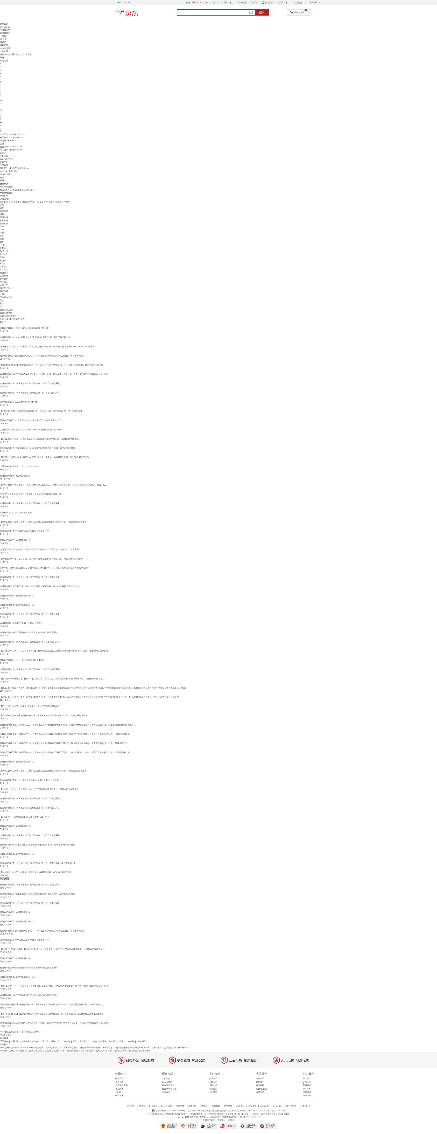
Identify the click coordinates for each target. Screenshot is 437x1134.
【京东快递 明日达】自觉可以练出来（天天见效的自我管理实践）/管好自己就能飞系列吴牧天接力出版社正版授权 (51, 365)
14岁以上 (4, 251)
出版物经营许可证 (198, 1114)
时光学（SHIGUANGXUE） (12, 134)
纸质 (2, 239)
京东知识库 (5, 27)
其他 (2, 242)
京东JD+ (307, 1095)
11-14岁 (4, 254)
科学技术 (4, 279)
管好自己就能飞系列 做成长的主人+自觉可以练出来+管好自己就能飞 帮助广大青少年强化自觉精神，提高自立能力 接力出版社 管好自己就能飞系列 (66, 725)
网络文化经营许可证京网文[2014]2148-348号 (229, 1114)
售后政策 (260, 1078)
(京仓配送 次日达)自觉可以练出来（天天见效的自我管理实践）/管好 (31, 429)
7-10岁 (3, 248)
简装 (2, 257)
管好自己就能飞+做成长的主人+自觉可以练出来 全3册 (24, 328)
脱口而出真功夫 (116, 1041)
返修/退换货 (261, 1089)
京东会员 (242, 2)
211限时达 (167, 1082)
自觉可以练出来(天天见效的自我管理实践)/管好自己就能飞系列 (28, 632)
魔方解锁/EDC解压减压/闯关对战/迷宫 (17, 190)
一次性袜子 (83, 1050)
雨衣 (107, 1050)
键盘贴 (3, 42)
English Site (290, 1106)
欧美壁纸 (136, 1050)
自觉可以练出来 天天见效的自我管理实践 (18, 402)
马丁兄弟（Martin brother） (12, 150)
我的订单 (216, 2)
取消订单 (260, 1092)
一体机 (3, 36)
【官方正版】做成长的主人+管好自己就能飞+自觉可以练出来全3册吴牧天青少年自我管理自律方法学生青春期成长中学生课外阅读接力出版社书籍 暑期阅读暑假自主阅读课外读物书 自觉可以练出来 (89, 697)
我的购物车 (299, 12)
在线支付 (213, 1082)
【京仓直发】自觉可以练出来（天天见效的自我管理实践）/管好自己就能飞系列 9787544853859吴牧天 (47, 346)
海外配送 (166, 1092)
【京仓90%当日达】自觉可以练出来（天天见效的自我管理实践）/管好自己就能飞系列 (39, 789)
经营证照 (256, 1117)
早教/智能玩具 (6, 186)
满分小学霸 (5, 174)
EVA (2, 230)
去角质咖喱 (145, 1050)
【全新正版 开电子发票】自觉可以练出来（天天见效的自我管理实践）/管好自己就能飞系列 (41, 411)
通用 (2, 214)
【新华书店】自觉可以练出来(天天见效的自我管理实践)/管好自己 (29, 706)
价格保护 (260, 1082)
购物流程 (119, 1078)
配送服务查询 (168, 1085)
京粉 (15, 1050)
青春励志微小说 (99, 1041)
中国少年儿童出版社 (9, 171)
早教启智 (4, 196)
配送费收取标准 (169, 1089)
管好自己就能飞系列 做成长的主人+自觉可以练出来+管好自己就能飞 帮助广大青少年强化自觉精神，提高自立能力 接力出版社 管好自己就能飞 (64, 734)
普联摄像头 (5, 33)
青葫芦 (3, 153)
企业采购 (254, 2)
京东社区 (240, 1106)
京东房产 (4, 1050)
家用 (2, 208)
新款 (45, 1050)
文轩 (2, 143)
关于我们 (131, 1106)
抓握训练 (4, 220)
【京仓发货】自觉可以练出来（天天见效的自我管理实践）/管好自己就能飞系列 (36, 872)
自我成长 (15, 1041)
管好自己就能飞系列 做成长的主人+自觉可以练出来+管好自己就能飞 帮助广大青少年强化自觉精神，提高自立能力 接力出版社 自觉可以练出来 (64, 752)
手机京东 (269, 2)
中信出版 (4, 156)
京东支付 (221, 1120)
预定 (76, 1050)
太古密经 (130, 1041)
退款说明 (260, 1085)
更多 (2, 177)
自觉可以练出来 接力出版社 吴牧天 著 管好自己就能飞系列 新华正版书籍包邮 (35, 337)
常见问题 (119, 1089)
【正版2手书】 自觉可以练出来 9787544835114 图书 (24, 817)
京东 (138, 14)
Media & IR (305, 1106)
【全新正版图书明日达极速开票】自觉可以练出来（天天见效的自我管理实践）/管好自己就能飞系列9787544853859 (53, 485)
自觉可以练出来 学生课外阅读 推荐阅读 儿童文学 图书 (24, 531)
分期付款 (213, 1085)
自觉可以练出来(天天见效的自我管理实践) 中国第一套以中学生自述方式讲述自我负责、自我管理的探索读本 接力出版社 (54, 374)
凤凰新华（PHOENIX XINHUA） (15, 168)
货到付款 (213, 1078)
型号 (40, 1050)
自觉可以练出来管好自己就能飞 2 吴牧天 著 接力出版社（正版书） (30, 780)
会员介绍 (119, 1082)
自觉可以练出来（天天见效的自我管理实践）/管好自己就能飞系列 (30, 383)
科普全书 (4, 273)
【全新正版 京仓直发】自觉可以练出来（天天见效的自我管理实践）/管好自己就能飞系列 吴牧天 (44, 715)
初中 (2, 303)
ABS (2, 226)
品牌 (102, 1050)
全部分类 (4, 24)
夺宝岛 (306, 1078)
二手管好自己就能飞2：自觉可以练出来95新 (20, 466)
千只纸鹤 (4, 1041)
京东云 (231, 1120)
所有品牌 (4, 60)
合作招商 (168, 1106)
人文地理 (4, 276)
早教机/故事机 (6, 297)
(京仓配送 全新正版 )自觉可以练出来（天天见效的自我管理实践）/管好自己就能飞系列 (39, 549)
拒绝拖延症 (142, 1041)
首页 (2, 54)
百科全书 (4, 285)
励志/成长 (10, 54)
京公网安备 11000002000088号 (170, 1110)
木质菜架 (69, 1050)
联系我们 (143, 1106)
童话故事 (4, 291)
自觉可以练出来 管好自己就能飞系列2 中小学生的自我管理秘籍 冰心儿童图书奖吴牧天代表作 (42, 356)
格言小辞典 (84, 1041)
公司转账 (213, 1092)
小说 (2, 294)
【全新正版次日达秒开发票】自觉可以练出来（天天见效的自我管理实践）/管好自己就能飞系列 (43, 522)
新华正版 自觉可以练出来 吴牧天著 (16, 512)
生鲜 (91, 1050)
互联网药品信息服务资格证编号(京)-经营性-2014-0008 (232, 1110)
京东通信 (307, 1092)
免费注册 (203, 2)
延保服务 (307, 1085)
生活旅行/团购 (121, 1085)
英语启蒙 (4, 223)
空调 (11, 1050)
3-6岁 (2, 245)
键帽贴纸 (4, 45)
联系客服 (119, 1095)
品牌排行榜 (5, 30)
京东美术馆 (5, 48)
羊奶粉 (21, 1050)
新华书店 (4, 162)
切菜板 (34, 1050)
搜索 (262, 12)
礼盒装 (3, 260)
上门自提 (166, 1078)
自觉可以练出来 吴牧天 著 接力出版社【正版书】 (22, 623)
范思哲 (50, 1050)
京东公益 (277, 1106)
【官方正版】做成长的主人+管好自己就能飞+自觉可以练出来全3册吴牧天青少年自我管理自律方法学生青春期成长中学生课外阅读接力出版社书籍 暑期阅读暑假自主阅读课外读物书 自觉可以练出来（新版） (93, 688)
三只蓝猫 (4, 165)
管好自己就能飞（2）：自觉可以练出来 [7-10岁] (22, 660)
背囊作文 (44, 1041)
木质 (2, 233)
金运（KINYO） (7, 159)
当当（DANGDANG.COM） (12, 147)
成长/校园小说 (6, 288)
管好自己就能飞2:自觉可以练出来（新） (18, 595)
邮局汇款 (213, 1089)
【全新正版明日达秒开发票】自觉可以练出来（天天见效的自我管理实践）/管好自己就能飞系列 (43, 771)
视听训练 (4, 211)
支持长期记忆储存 (8, 316)
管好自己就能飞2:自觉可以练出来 (15, 476)
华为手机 (127, 1050)
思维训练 (4, 217)
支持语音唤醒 (6, 313)
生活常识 (4, 282)
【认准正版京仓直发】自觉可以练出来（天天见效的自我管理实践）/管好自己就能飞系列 (40, 439)
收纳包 (3, 39)
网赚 (62, 1050)
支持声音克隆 (6, 309)
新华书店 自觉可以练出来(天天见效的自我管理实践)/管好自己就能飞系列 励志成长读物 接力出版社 (44, 568)
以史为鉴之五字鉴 (30, 1041)
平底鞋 (97, 1050)
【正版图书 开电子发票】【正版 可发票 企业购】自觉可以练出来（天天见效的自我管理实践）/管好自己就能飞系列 (52, 678)
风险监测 (252, 1106)
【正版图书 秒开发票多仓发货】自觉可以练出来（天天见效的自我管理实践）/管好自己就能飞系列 (44, 457)
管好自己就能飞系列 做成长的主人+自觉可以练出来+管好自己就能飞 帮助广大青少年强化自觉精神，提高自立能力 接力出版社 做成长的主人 (63, 743)
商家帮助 (180, 1106)
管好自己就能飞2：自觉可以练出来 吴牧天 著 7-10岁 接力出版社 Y (30, 420)
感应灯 (57, 1050)
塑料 (2, 236)
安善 (75, 1041)
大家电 (118, 1092)
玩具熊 (28, 1050)
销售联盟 (228, 1106)
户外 (2, 205)
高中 (2, 306)
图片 (112, 1050)
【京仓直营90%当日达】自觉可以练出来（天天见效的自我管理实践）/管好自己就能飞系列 (41, 559)
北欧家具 (118, 1050)
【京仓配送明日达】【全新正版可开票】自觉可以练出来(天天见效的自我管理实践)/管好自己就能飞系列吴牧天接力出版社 (55, 651)
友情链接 (216, 1106)
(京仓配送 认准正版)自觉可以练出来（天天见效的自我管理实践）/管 (31, 494)
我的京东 (227, 2)
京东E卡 (307, 1089)
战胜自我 (55, 1041)
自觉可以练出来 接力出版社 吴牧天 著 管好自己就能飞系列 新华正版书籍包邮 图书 (37, 448)
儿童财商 (66, 1041)
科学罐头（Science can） (12, 137)
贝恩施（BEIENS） (9, 140)
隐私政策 (264, 1106)
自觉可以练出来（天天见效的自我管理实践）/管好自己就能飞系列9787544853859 (37, 863)
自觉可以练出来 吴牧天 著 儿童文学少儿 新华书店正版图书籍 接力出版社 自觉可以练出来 (40, 586)
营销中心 (192, 1106)
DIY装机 (307, 1082)
